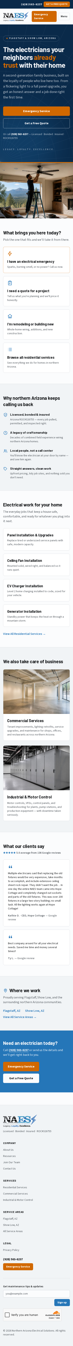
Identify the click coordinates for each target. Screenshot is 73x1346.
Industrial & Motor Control (18, 1200)
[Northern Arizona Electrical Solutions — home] (16, 16)
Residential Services (15, 1187)
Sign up (62, 1303)
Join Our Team (11, 1162)
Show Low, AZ (34, 1011)
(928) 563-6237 (31, 4)
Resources (9, 1156)
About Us (8, 1150)
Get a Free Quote (57, 4)
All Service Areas (13, 1231)
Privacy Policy (11, 1250)
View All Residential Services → (24, 634)
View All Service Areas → (20, 1017)
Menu (64, 16)
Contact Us (9, 1169)
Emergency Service (41, 16)
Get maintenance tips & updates (23, 1286)
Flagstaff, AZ (11, 1011)
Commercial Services (15, 1194)
